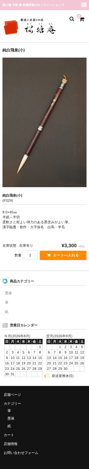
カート (9, 435)
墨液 (8, 293)
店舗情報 (11, 444)
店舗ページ (12, 395)
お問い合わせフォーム (21, 453)
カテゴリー (12, 403)
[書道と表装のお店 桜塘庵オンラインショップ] (32, 32)
